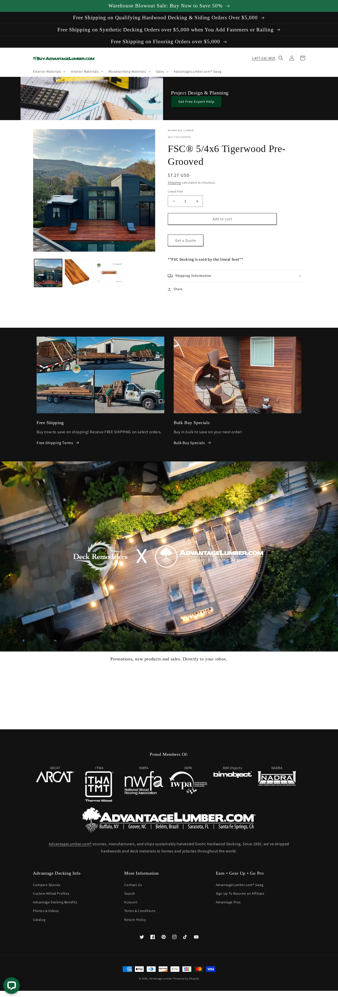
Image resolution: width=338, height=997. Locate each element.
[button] (49, 71)
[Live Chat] (11, 985)
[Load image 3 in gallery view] (109, 273)
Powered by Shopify (186, 978)
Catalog (39, 919)
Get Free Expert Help (196, 101)
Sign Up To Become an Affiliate (240, 893)
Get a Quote (185, 240)
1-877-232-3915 (263, 58)
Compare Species (46, 885)
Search (129, 893)
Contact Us (133, 885)
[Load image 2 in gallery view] (79, 273)
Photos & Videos (46, 911)
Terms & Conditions (139, 911)
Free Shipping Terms (55, 442)
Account (130, 902)
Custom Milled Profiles (51, 893)
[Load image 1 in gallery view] (48, 273)
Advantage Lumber (161, 978)
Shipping (174, 182)
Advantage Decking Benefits (55, 902)
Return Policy (135, 919)
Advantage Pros (228, 902)
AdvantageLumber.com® (70, 843)
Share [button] (178, 289)
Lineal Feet (175, 191)
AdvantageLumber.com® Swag (240, 885)
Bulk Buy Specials (189, 442)
